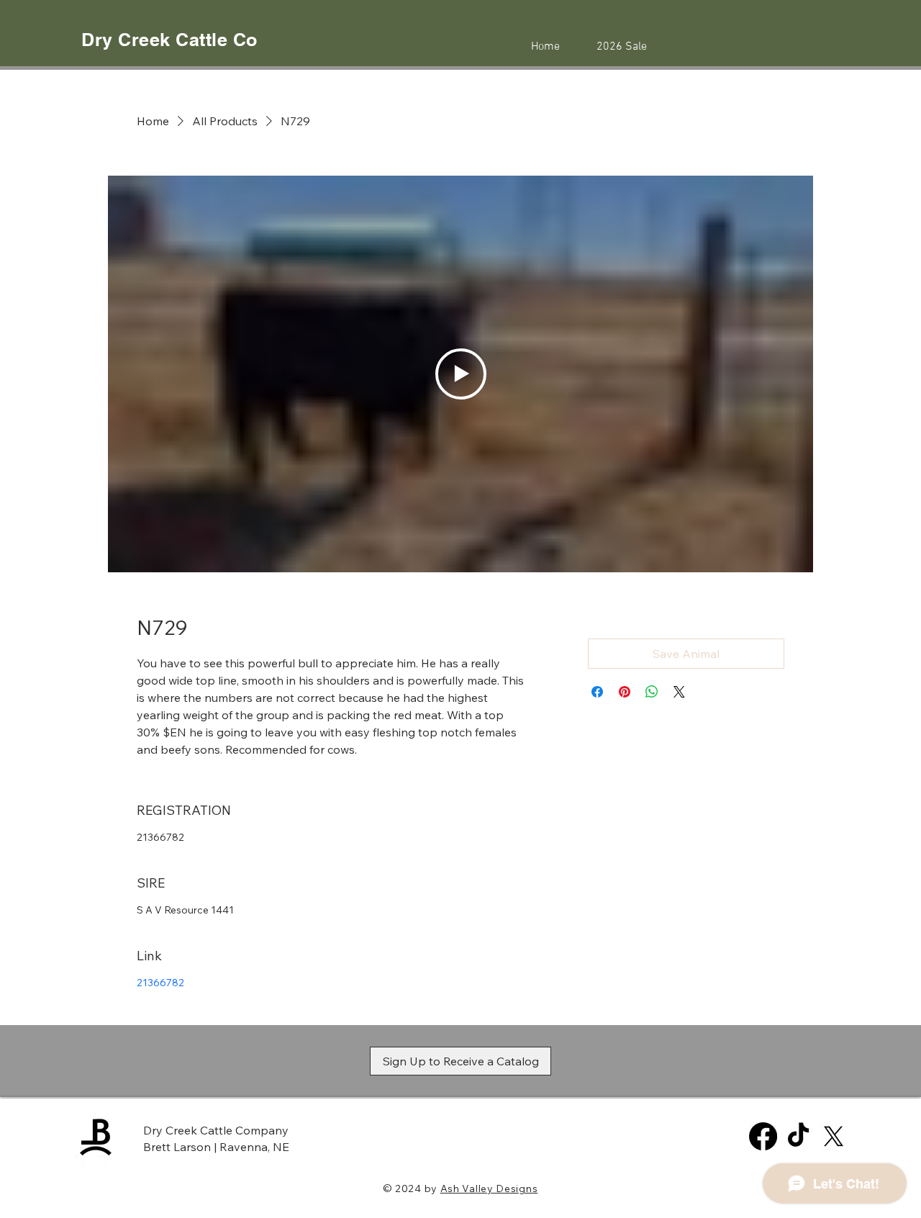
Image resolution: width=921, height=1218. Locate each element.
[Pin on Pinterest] (624, 691)
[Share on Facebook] (597, 691)
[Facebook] (763, 1136)
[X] (834, 1136)
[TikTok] (798, 1136)
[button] (460, 1061)
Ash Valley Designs (489, 1188)
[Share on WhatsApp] (652, 691)
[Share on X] (679, 691)
